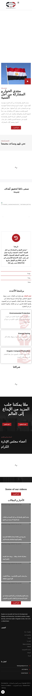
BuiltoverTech (26, 685)
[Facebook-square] (3, 692)
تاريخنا (16, 247)
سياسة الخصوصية (17, 685)
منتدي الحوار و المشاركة (15, 683)
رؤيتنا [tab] (29, 277)
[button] (3, 217)
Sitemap (3, 687)
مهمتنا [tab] (28, 273)
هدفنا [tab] (29, 282)
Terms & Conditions (6, 685)
